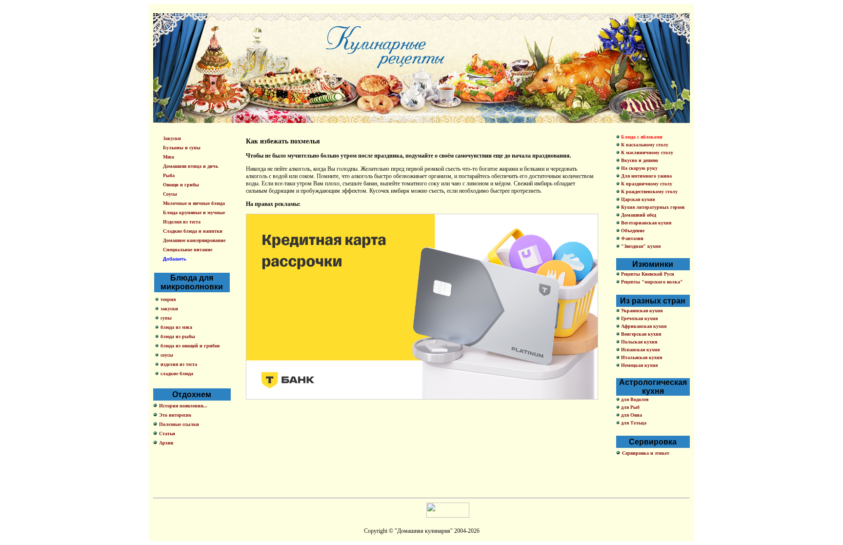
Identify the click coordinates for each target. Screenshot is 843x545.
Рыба (169, 175)
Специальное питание (187, 249)
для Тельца (633, 422)
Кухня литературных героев (652, 207)
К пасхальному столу (644, 144)
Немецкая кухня (639, 365)
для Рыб (630, 407)
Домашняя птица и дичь (190, 166)
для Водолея (634, 399)
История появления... (183, 405)
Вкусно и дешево (639, 160)
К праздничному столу (646, 183)
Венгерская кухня (640, 334)
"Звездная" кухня (640, 246)
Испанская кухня (640, 349)
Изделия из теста (182, 221)
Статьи (167, 433)
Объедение (632, 230)
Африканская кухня (643, 326)
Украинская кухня (641, 310)
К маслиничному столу (646, 152)
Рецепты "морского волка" (651, 281)
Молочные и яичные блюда (194, 203)
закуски (169, 308)
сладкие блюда (177, 373)
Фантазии (631, 238)
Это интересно (175, 415)
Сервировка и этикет (645, 453)
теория (168, 299)
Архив (166, 442)
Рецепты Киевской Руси (647, 274)
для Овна (631, 415)
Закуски (172, 138)
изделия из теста (179, 364)
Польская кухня (638, 341)
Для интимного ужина (646, 176)
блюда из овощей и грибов (190, 345)
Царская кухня (637, 199)
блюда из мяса (176, 327)
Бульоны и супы (182, 147)
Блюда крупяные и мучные (194, 212)
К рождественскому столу (649, 191)
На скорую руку (639, 168)
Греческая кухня (639, 318)
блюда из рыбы (178, 336)
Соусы (170, 194)
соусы (167, 355)
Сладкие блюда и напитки (192, 231)
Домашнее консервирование (194, 240)
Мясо (168, 157)
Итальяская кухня (641, 357)
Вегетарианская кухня (645, 222)
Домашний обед (638, 215)
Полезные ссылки (179, 424)
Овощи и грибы (181, 184)
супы (166, 318)
